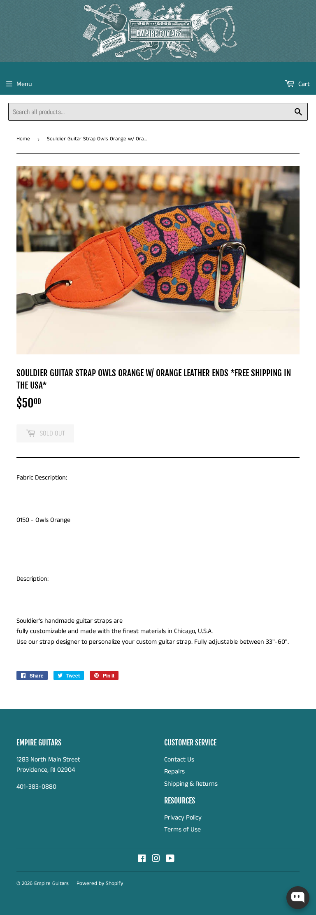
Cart (303, 84)
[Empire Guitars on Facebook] (141, 859)
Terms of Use (182, 829)
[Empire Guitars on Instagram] (156, 859)
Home (23, 139)
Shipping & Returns (191, 784)
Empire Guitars (51, 883)
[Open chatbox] (297, 897)
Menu (24, 84)
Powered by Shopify (100, 883)
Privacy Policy (183, 817)
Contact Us (179, 759)
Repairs (174, 771)
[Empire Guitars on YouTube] (170, 859)
